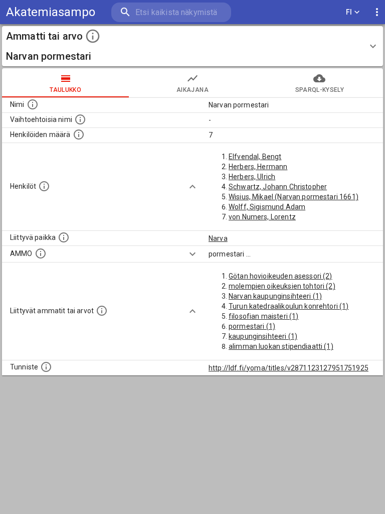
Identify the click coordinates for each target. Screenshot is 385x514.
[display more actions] (377, 12)
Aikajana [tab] (192, 89)
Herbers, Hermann (258, 167)
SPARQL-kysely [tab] (319, 89)
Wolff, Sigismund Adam (267, 207)
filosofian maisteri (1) (263, 316)
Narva (218, 238)
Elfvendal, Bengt (255, 157)
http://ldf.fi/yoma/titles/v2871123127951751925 (288, 368)
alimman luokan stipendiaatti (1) (281, 346)
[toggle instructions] (93, 36)
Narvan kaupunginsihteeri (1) (275, 296)
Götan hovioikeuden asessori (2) (280, 276)
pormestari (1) (252, 326)
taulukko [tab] (65, 89)
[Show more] (192, 187)
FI (349, 12)
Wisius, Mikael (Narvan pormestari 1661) (293, 197)
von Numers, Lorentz (262, 217)
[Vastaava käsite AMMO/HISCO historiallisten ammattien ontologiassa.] (41, 253)
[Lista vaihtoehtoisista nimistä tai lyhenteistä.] (80, 119)
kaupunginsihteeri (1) (263, 336)
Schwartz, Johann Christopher (278, 187)
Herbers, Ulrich (252, 177)
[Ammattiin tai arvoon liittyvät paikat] (64, 237)
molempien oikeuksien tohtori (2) (282, 286)
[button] (192, 46)
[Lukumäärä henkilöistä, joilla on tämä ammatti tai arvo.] (79, 134)
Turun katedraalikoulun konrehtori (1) (289, 306)
